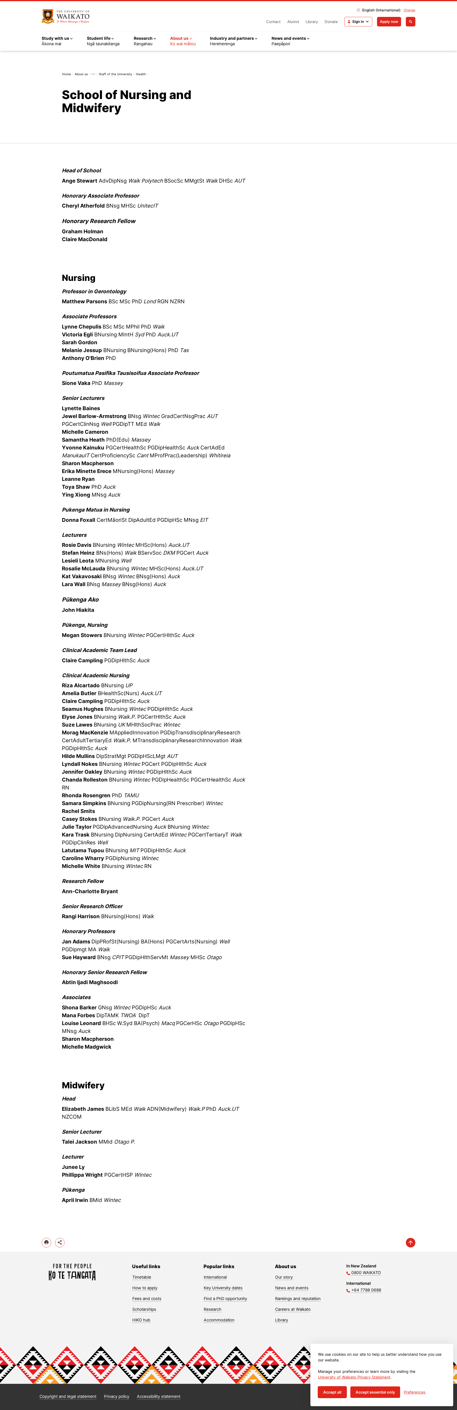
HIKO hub (141, 1320)
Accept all (332, 1392)
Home (66, 74)
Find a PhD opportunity (225, 1298)
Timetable (141, 1277)
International (215, 1277)
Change (409, 10)
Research (212, 1309)
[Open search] (410, 21)
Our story (284, 1277)
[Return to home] (65, 16)
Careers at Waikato (293, 1309)
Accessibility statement (158, 1396)
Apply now (389, 21)
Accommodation (219, 1320)
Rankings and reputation (298, 1298)
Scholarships (144, 1309)
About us (81, 74)
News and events (291, 1287)
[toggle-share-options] (60, 1242)
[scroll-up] (410, 1242)
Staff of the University (115, 74)
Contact (273, 21)
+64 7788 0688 (366, 1290)
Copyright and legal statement (68, 1396)
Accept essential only (375, 1392)
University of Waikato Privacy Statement (354, 1377)
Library (312, 21)
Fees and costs (146, 1298)
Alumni (293, 21)
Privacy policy (116, 1396)
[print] (46, 1242)
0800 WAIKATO (366, 1272)
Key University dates (223, 1287)
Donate (331, 21)
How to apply (144, 1287)
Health (141, 74)
